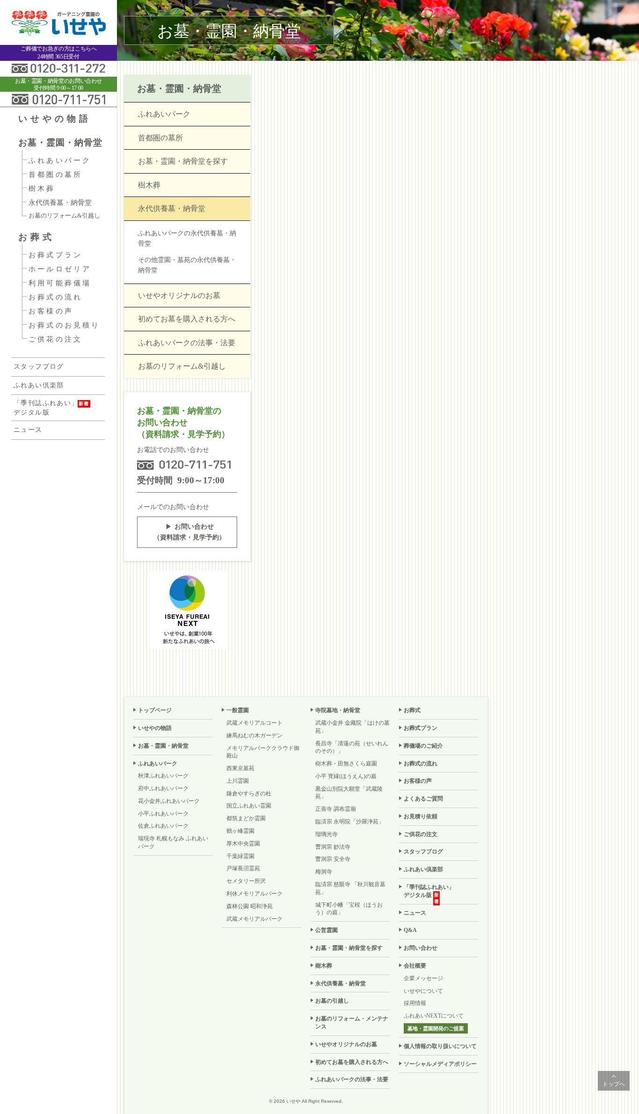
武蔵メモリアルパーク (254, 919)
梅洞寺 (323, 871)
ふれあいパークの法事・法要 (186, 343)
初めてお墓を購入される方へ (186, 319)
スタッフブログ (39, 366)
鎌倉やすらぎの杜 (248, 793)
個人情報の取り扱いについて (440, 1046)
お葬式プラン (55, 255)
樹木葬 (42, 188)
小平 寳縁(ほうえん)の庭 (346, 776)
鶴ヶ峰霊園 (240, 831)
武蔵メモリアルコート (254, 723)
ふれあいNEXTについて (434, 1015)
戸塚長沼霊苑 (243, 868)
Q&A (410, 930)
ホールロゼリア (60, 269)
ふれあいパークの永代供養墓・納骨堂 (187, 238)
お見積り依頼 (420, 816)
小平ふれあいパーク (163, 813)
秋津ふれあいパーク (163, 775)
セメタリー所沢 (246, 881)
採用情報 (415, 1003)
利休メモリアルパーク (254, 893)
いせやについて (423, 991)
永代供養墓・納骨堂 (60, 202)
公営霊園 (326, 930)
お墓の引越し (332, 1001)
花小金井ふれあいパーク (169, 801)
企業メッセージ (423, 978)
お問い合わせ (420, 948)
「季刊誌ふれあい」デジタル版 (46, 408)
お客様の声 (51, 311)
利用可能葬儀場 (60, 283)
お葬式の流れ (55, 297)
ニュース (28, 429)
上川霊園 (237, 781)
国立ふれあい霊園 (248, 805)
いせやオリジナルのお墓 (179, 295)
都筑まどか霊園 (246, 818)
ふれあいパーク (60, 160)
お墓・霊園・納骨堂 (60, 142)
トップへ (614, 1084)
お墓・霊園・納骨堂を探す (183, 161)
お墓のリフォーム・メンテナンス (351, 1022)
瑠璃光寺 (326, 834)
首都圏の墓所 (55, 174)
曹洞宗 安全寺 (332, 859)
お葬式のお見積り (65, 325)
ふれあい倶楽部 (39, 385)
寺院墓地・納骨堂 (337, 710)
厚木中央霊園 (243, 843)
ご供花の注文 (55, 339)
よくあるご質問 (423, 798)
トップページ (155, 710)
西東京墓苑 (240, 768)
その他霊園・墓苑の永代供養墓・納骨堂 (187, 265)
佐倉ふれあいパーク (163, 826)
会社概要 (415, 965)
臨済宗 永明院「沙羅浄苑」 (349, 821)
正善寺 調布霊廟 (335, 809)
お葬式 (36, 237)
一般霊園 (237, 710)
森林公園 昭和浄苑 (249, 906)
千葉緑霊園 (240, 856)
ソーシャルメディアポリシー (440, 1064)
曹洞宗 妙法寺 (332, 847)
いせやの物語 (54, 119)
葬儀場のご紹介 (423, 746)
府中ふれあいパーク (163, 788)
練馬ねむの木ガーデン (254, 735)
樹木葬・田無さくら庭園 (346, 763)
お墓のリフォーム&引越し (64, 215)
